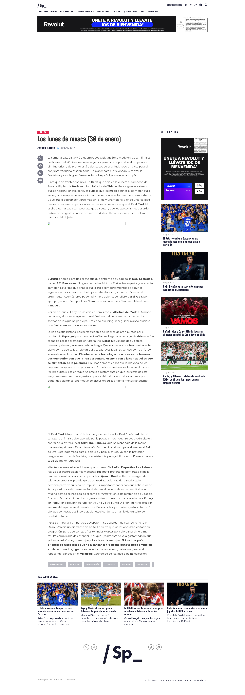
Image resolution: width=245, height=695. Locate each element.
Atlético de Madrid (56, 564)
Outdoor (116, 11)
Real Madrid (126, 564)
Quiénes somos (130, 11)
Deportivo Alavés (92, 564)
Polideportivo (66, 11)
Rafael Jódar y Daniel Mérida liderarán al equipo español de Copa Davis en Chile (184, 333)
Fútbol (53, 11)
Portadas (43, 11)
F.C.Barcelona (110, 564)
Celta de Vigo (75, 564)
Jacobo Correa (46, 147)
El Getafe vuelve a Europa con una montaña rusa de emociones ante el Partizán (181, 242)
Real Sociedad (142, 564)
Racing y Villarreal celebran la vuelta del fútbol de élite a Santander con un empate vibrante (184, 380)
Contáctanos (70, 679)
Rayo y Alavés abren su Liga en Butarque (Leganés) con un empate (98, 610)
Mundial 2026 (103, 11)
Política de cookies (56, 679)
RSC (142, 11)
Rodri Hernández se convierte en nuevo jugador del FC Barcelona (183, 288)
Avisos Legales (42, 679)
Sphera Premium (85, 11)
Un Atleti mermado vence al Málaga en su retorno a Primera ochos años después (143, 611)
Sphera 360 (153, 11)
